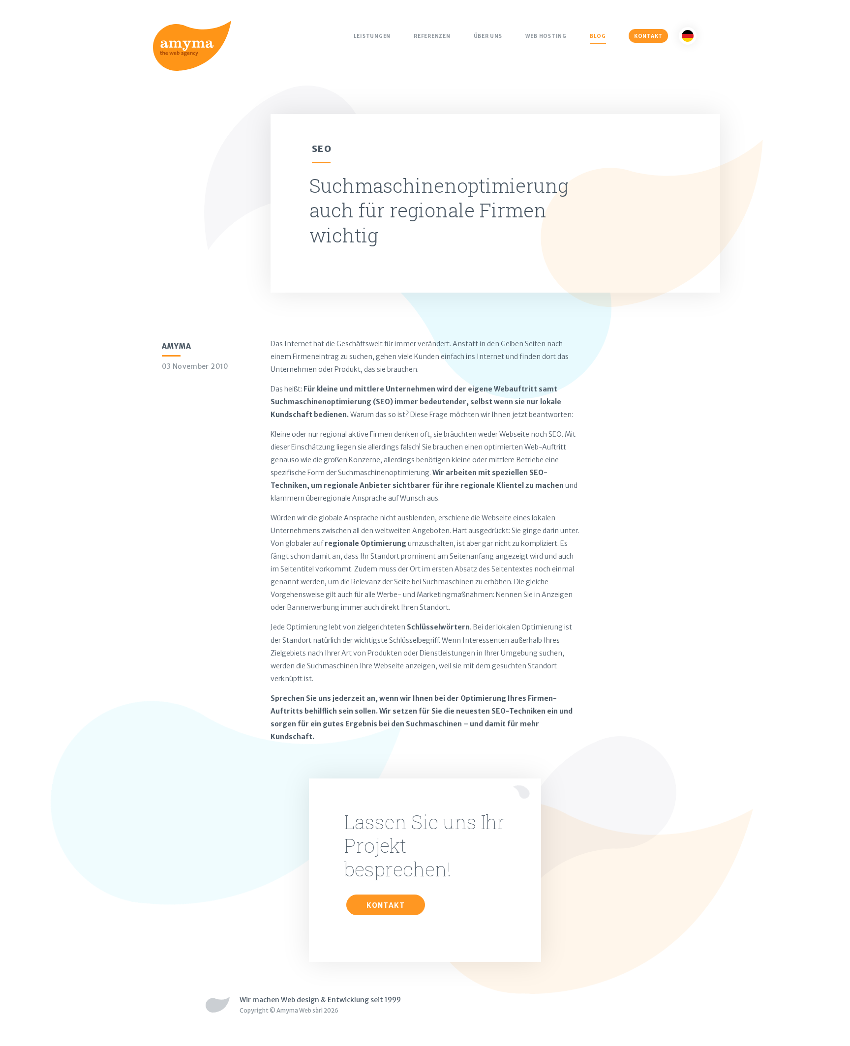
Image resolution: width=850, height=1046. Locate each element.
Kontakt (648, 36)
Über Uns (488, 36)
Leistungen (372, 36)
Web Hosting (546, 36)
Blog (598, 36)
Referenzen (432, 36)
